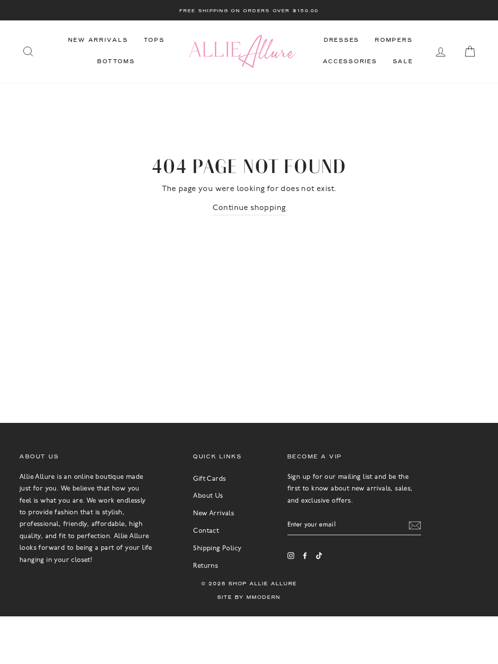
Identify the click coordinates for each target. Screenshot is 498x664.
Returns (205, 566)
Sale (403, 61)
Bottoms (116, 61)
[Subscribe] (415, 524)
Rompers (393, 40)
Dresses (341, 40)
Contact (206, 531)
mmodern (264, 597)
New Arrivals (98, 40)
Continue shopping (249, 208)
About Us (208, 496)
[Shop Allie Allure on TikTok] (319, 555)
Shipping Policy (217, 548)
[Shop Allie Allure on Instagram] (290, 555)
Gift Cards (209, 479)
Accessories (350, 61)
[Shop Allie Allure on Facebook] (305, 555)
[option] (249, 10)
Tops (154, 40)
